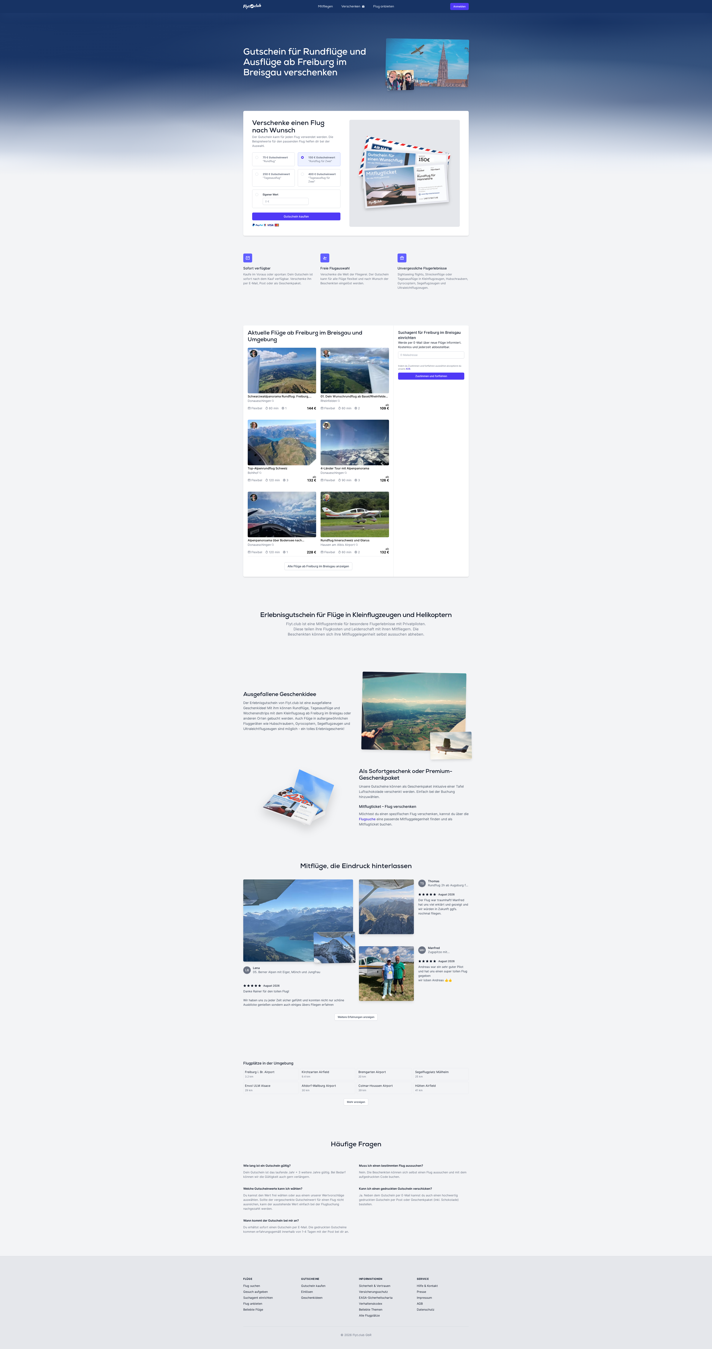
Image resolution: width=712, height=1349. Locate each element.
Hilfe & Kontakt (427, 1286)
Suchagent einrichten (258, 1297)
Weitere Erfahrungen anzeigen (356, 1017)
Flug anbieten (383, 6)
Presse (421, 1292)
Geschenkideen (311, 1297)
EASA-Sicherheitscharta (376, 1297)
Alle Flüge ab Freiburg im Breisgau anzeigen (318, 566)
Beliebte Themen (370, 1309)
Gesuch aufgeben (255, 1292)
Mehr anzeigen (356, 1101)
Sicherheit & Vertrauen (374, 1286)
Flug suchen (251, 1286)
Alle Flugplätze (369, 1315)
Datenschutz (425, 1309)
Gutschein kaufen (296, 216)
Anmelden (459, 6)
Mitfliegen (325, 6)
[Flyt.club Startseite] (252, 6)
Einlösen (307, 1292)
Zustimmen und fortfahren (431, 376)
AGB (408, 368)
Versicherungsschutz (373, 1292)
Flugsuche (367, 819)
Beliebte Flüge (253, 1309)
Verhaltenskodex (370, 1303)
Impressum (424, 1297)
